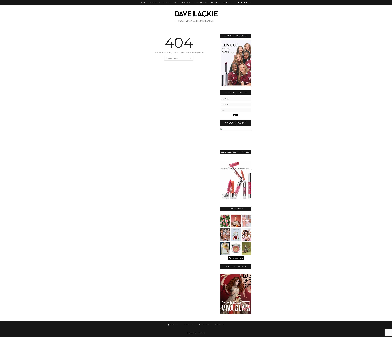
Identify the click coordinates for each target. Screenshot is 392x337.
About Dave (153, 2)
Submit (236, 115)
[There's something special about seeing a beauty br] (246, 234)
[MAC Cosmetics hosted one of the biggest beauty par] (225, 234)
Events (167, 2)
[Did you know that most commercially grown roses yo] (225, 221)
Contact (225, 2)
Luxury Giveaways (180, 2)
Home (143, 2)
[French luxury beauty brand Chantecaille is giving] (246, 248)
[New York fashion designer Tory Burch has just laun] (236, 221)
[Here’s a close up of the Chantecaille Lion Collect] (236, 248)
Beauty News (199, 2)
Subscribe (214, 2)
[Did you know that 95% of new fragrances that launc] (225, 248)
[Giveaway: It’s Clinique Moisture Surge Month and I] (236, 234)
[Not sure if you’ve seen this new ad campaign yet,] (246, 221)
